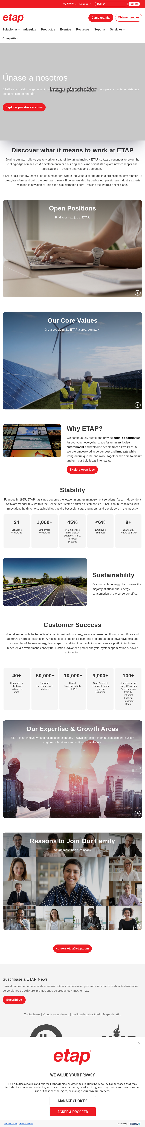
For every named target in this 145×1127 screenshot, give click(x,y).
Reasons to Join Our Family (72, 841)
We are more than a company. (72, 849)
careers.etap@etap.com (72, 948)
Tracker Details (26, 1123)
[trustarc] (134, 1123)
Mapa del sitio (112, 1014)
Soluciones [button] (10, 29)
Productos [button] (48, 29)
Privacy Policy (10, 1123)
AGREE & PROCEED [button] (72, 1111)
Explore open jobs (82, 469)
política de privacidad (86, 1014)
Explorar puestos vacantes (24, 107)
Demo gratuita (100, 17)
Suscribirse (14, 999)
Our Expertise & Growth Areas (72, 728)
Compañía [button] (9, 38)
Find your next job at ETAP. (72, 217)
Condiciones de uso (56, 1014)
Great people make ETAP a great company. (72, 329)
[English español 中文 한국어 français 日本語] (86, 4)
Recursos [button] (82, 29)
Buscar (134, 4)
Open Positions (72, 208)
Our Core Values (73, 320)
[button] (139, 1043)
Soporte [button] (99, 29)
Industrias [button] (29, 29)
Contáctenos (32, 1014)
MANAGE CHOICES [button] (72, 1100)
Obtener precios (129, 17)
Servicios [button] (116, 29)
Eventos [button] (65, 29)
